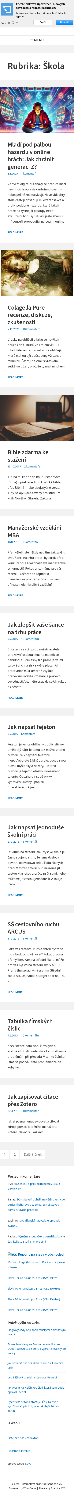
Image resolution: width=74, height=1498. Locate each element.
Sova (28, 1463)
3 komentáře (31, 542)
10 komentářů (31, 329)
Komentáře (28, 734)
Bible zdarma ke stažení (28, 455)
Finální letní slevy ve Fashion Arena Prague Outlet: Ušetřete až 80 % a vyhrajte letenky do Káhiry (37, 1348)
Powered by (6, 22)
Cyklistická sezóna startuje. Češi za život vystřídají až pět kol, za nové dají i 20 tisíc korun (33, 1406)
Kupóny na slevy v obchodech (41, 1254)
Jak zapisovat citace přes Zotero (33, 1100)
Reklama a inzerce (19, 1451)
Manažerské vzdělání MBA (34, 531)
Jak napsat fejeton (31, 727)
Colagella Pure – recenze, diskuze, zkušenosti (30, 315)
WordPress (29, 1488)
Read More (15, 232)
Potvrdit (64, 22)
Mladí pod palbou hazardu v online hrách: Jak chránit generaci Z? (31, 155)
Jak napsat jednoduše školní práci (36, 830)
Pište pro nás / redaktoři (23, 1438)
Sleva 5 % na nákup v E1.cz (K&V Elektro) (33, 1278)
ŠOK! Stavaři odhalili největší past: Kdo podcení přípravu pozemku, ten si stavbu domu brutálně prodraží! (36, 1205)
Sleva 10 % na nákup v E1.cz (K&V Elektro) (34, 1288)
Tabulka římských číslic (30, 1024)
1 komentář (28, 173)
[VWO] (16, 22)
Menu (39, 40)
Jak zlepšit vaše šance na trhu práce (36, 628)
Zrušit (42, 22)
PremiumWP (58, 1488)
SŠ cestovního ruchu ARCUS (33, 927)
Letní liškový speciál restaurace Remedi (32, 1377)
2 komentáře (32, 466)
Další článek (33, 1154)
